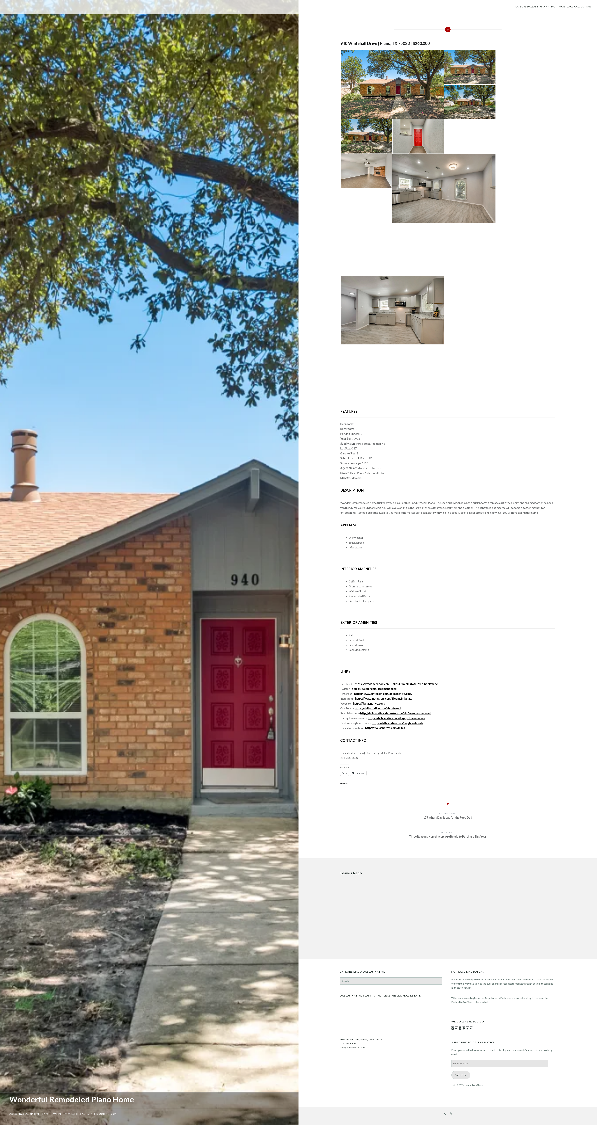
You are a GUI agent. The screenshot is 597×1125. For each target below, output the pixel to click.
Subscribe (460, 1074)
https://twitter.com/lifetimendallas (374, 688)
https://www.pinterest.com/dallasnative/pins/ (383, 693)
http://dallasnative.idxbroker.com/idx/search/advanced (395, 713)
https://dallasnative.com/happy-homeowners (396, 718)
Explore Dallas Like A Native (535, 6)
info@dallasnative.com (352, 1047)
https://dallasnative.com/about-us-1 (378, 708)
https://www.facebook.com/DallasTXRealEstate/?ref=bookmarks (397, 684)
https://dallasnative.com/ (369, 703)
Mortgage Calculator (575, 6)
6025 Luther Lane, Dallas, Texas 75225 (361, 1039)
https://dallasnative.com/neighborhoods (397, 723)
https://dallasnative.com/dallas (385, 728)
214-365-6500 (348, 1043)
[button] (392, 84)
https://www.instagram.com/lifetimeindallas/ (383, 698)
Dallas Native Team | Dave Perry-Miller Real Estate (57, 1113)
